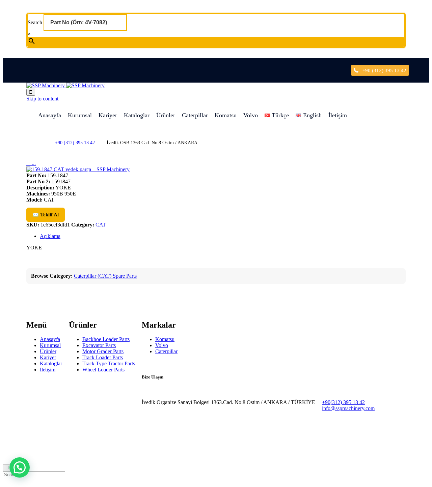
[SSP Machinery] (65, 85)
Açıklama (50, 236)
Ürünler (165, 115)
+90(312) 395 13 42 (343, 402)
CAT (101, 224)
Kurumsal (80, 115)
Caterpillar (195, 115)
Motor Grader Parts (103, 351)
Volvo (250, 115)
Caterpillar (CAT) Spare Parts (105, 276)
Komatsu (226, 115)
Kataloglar (137, 115)
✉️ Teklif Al (45, 214)
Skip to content (42, 98)
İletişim (337, 115)
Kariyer (108, 115)
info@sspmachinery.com (348, 408)
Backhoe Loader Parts (106, 339)
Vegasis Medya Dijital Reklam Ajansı (94, 446)
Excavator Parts (99, 345)
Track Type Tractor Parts (108, 363)
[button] (19, 467)
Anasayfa (49, 115)
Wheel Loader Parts (103, 369)
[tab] (223, 236)
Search (36, 22)
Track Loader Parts (102, 357)
